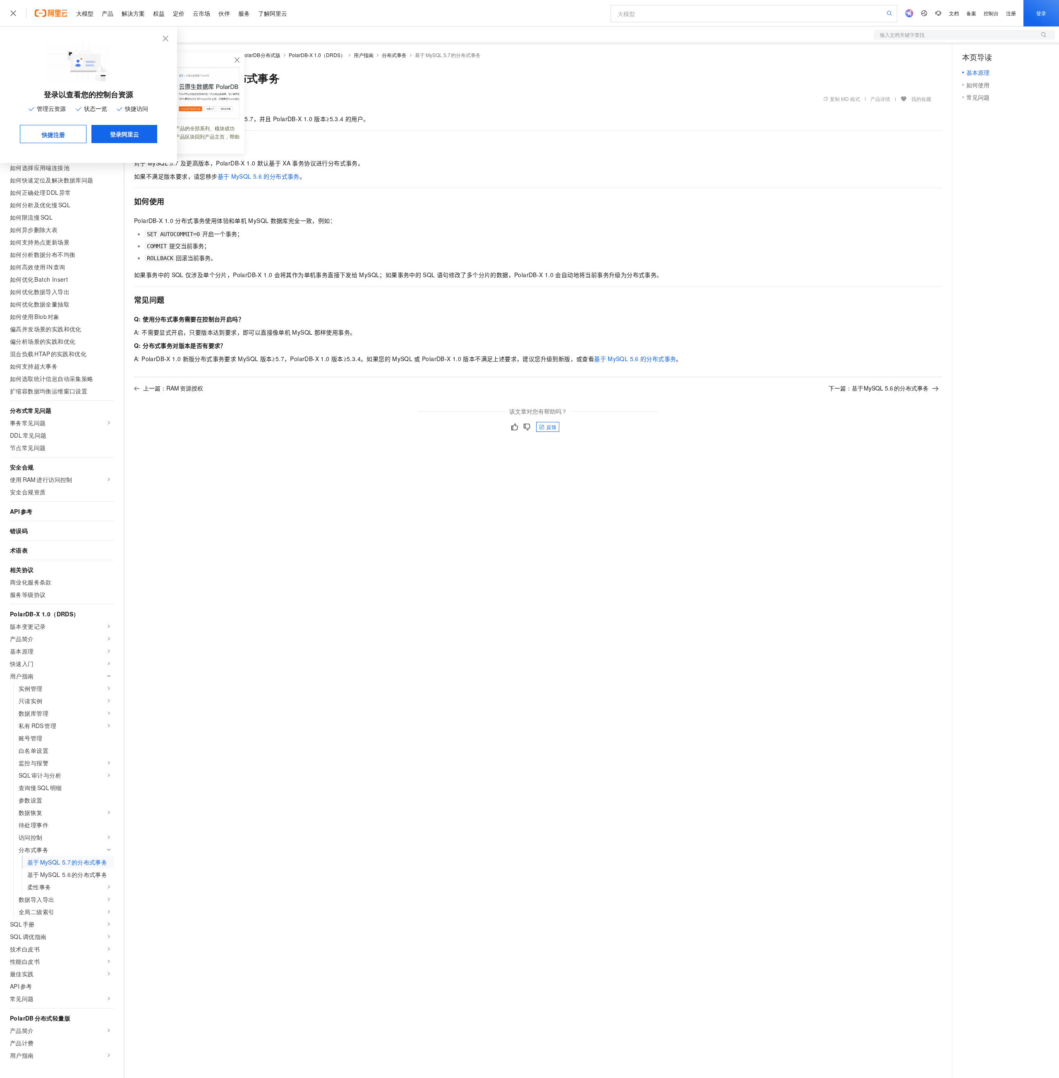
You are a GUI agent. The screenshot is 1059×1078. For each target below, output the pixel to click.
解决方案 (133, 13)
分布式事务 (394, 54)
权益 (159, 13)
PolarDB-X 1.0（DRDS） (317, 54)
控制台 (991, 13)
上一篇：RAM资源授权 (173, 388)
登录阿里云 (124, 134)
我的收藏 (921, 98)
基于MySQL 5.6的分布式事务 (258, 176)
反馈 (551, 426)
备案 (971, 13)
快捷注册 (53, 134)
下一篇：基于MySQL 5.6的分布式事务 (879, 388)
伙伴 (224, 13)
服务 (244, 13)
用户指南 (364, 54)
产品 (107, 13)
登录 (1041, 13)
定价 (178, 13)
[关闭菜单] (13, 13)
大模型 (84, 13)
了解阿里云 (272, 13)
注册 (1011, 13)
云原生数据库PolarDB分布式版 (245, 54)
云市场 (201, 13)
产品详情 (880, 98)
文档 (954, 13)
